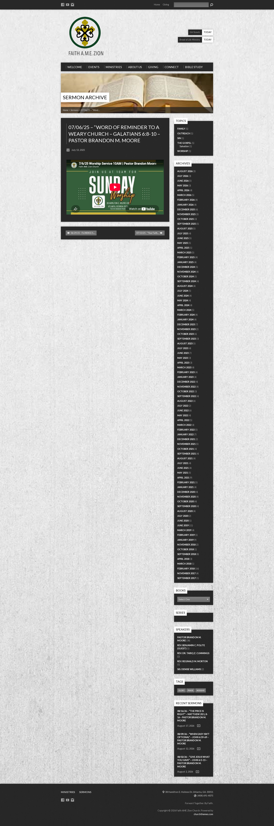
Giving (166, 4)
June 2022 (183, 410)
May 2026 (182, 185)
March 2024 (184, 310)
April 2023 (183, 362)
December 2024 (186, 267)
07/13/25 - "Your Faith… (147, 233)
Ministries (68, 791)
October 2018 (185, 549)
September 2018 (186, 554)
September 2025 (186, 223)
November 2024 (186, 271)
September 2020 (186, 506)
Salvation (184, 146)
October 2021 (185, 449)
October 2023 (185, 334)
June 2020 (183, 520)
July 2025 (182, 233)
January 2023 (185, 377)
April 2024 (183, 305)
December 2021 (186, 439)
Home (157, 4)
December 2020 (186, 492)
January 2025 (185, 262)
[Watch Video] (198, 725)
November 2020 (186, 496)
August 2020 (184, 511)
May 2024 (182, 300)
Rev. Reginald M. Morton (192, 661)
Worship (182, 151)
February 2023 (186, 372)
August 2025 (184, 228)
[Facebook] (62, 4)
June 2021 (183, 468)
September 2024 (186, 281)
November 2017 (186, 573)
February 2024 (186, 314)
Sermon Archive (85, 97)
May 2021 (182, 472)
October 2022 (185, 391)
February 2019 (186, 535)
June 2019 (183, 525)
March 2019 (184, 530)
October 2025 (185, 219)
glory (181, 690)
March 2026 (184, 195)
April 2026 (183, 190)
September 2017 (186, 578)
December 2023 (186, 324)
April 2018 (183, 559)
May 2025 (182, 243)
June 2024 (183, 295)
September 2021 (186, 453)
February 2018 (186, 568)
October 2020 (185, 501)
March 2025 (184, 252)
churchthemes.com (203, 814)
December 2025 (186, 209)
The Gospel (184, 143)
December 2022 (186, 381)
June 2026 (183, 180)
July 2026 (182, 176)
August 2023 (184, 343)
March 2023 (184, 367)
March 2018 (184, 563)
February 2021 (186, 482)
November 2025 (186, 214)
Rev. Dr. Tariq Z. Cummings (193, 653)
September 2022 (186, 396)
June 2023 (183, 353)
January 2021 (185, 487)
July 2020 (182, 516)
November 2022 (186, 386)
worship (200, 690)
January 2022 (185, 434)
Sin (179, 138)
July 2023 (182, 348)
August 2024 (184, 286)
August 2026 (184, 171)
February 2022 (186, 429)
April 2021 (183, 477)
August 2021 (184, 458)
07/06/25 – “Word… (90, 110)
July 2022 (182, 405)
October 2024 (185, 276)
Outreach (183, 133)
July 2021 (182, 463)
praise (190, 690)
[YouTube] (67, 4)
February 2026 (186, 199)
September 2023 (186, 338)
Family (181, 128)
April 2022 (183, 420)
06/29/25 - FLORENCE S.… (82, 233)
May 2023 (182, 358)
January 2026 (185, 204)
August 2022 (184, 401)
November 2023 (186, 329)
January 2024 (185, 319)
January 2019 (185, 539)
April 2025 (183, 247)
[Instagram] (72, 4)
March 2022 (184, 425)
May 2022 (182, 415)
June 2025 (183, 238)
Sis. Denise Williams (189, 669)
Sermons (75, 110)
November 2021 (186, 444)
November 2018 (186, 544)
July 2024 (182, 290)
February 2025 (186, 257)
